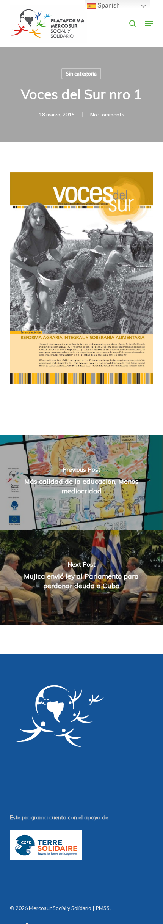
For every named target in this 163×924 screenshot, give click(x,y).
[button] (149, 23)
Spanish (108, 5)
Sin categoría (81, 73)
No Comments (107, 114)
